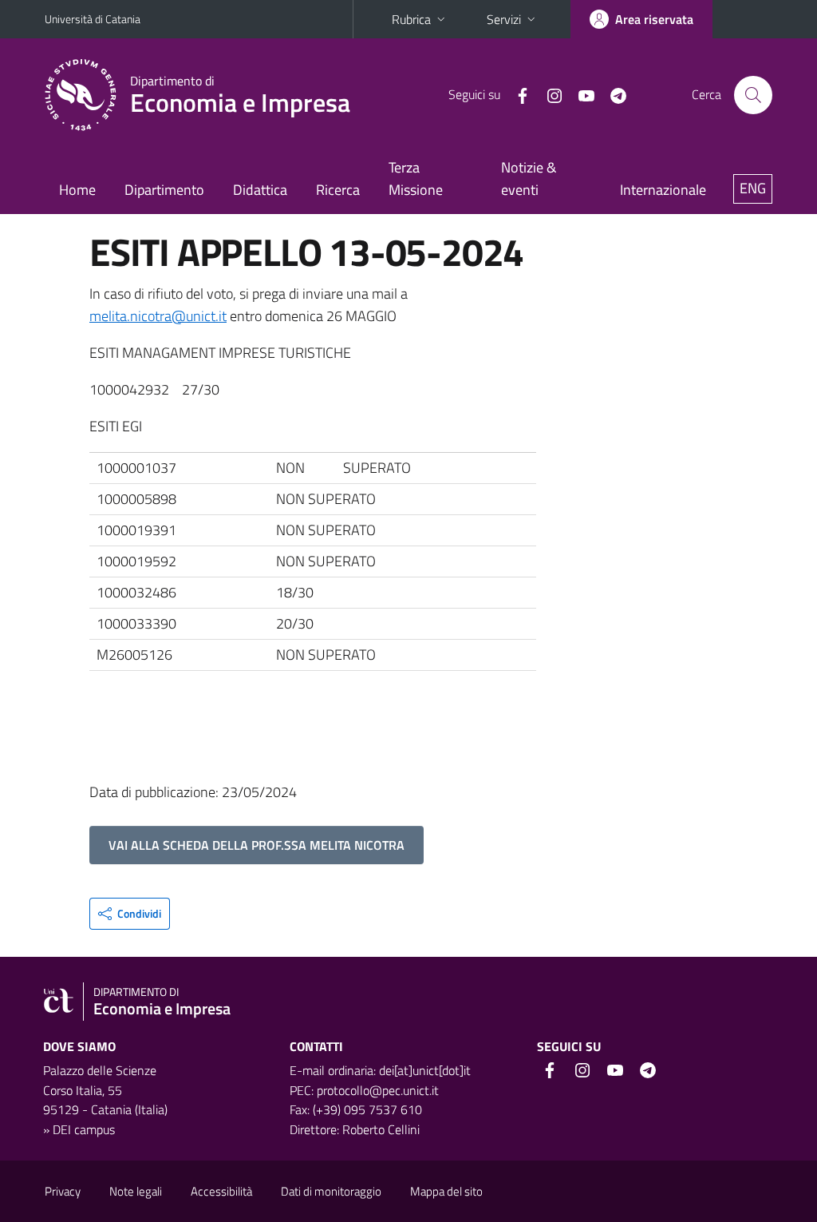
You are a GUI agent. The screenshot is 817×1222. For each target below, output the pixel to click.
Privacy (63, 1191)
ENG (753, 188)
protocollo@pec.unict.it (378, 1090)
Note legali (135, 1191)
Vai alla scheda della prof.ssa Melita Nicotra (257, 845)
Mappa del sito (446, 1191)
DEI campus (84, 1129)
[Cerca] (753, 95)
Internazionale (663, 189)
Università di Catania (92, 18)
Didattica (260, 189)
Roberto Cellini (381, 1129)
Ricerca (338, 189)
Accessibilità (221, 1191)
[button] (129, 914)
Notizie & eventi (528, 178)
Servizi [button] (504, 19)
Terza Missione (416, 178)
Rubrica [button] (411, 19)
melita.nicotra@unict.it (158, 316)
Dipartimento (164, 189)
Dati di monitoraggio (331, 1191)
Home (77, 189)
